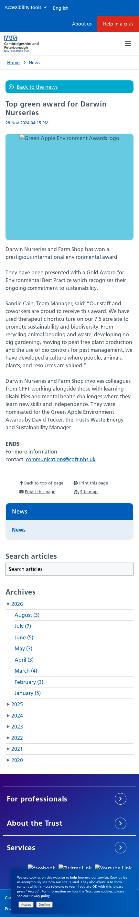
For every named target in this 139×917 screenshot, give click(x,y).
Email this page (40, 491)
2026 (17, 604)
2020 (17, 760)
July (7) (23, 626)
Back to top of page (43, 482)
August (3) (27, 615)
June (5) (24, 637)
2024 (17, 715)
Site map (89, 491)
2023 (17, 726)
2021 (17, 749)
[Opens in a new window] (42, 867)
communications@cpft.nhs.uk (61, 459)
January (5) (28, 693)
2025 (17, 704)
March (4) (26, 670)
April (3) (24, 660)
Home (13, 63)
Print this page (93, 482)
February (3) (29, 682)
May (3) (23, 648)
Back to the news (37, 87)
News (19, 511)
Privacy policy (39, 896)
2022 (17, 738)
